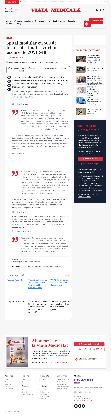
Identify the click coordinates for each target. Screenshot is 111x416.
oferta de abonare (61, 362)
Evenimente (39, 21)
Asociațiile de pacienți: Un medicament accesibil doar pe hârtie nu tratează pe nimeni (50, 2)
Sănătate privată (44, 392)
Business (9, 24)
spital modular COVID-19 (32, 266)
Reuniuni (42, 380)
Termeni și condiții (63, 380)
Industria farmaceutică (46, 390)
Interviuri (7, 386)
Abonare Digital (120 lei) (89, 344)
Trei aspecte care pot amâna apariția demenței (94, 111)
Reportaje (8, 384)
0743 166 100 (87, 396)
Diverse (41, 382)
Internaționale (9, 388)
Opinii (6, 380)
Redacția (17, 9)
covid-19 (17, 269)
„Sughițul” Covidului (16, 301)
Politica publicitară (63, 386)
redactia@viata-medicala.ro (87, 401)
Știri (6, 9)
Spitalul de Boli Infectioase (32, 269)
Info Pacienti (52, 21)
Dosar (24, 380)
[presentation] (66, 275)
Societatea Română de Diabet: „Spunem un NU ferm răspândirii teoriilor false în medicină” (37, 306)
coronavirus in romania (52, 266)
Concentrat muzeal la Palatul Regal (95, 69)
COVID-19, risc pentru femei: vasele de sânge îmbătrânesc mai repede (59, 305)
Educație (71, 21)
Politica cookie (62, 388)
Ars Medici (25, 390)
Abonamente (9, 12)
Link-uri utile (62, 376)
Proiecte (61, 21)
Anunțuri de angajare (14, 21)
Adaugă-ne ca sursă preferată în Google (23, 69)
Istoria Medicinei (27, 394)
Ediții (10, 9)
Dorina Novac (13, 57)
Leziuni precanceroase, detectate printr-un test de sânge (94, 100)
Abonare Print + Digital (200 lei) (90, 349)
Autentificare (97, 21)
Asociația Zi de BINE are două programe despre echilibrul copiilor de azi (94, 58)
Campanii (25, 382)
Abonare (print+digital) (91, 164)
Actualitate (28, 21)
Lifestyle (19, 24)
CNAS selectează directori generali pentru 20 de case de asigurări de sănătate (94, 79)
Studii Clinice (26, 392)
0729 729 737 (86, 399)
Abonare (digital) (90, 159)
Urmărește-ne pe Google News (55, 68)
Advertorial (43, 394)
